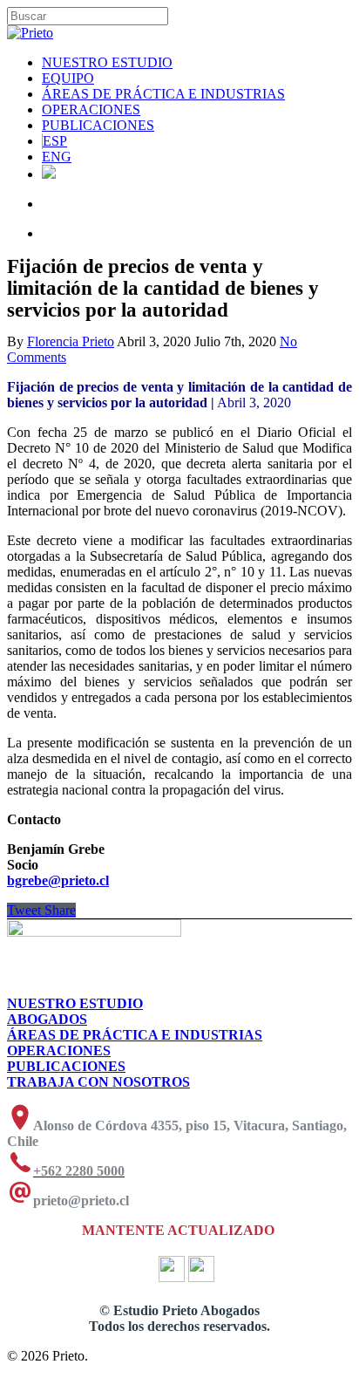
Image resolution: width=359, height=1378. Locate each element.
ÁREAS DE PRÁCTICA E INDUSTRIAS (163, 93)
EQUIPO (68, 78)
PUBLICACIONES (98, 125)
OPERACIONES (91, 109)
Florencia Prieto (70, 341)
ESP (55, 140)
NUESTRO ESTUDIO (107, 62)
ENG (56, 156)
